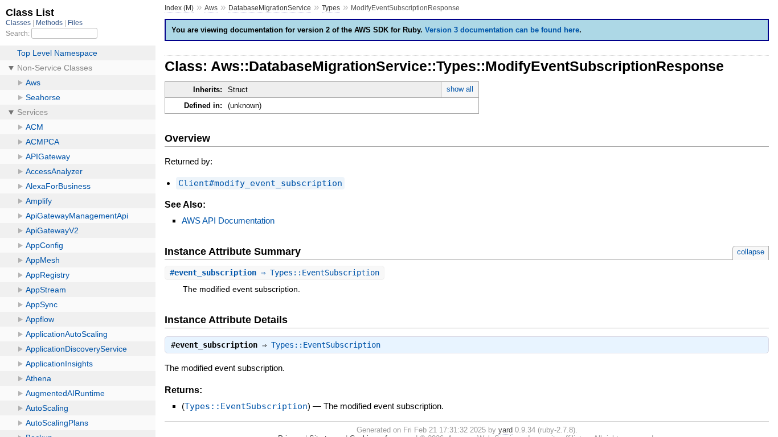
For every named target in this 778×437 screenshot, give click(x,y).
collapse (750, 252)
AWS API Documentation (228, 220)
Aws (211, 8)
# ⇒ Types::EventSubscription (274, 272)
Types (331, 8)
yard (505, 430)
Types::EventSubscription (325, 344)
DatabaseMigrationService (269, 8)
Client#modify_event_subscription (260, 183)
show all (460, 89)
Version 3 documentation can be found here (502, 30)
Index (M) (179, 8)
